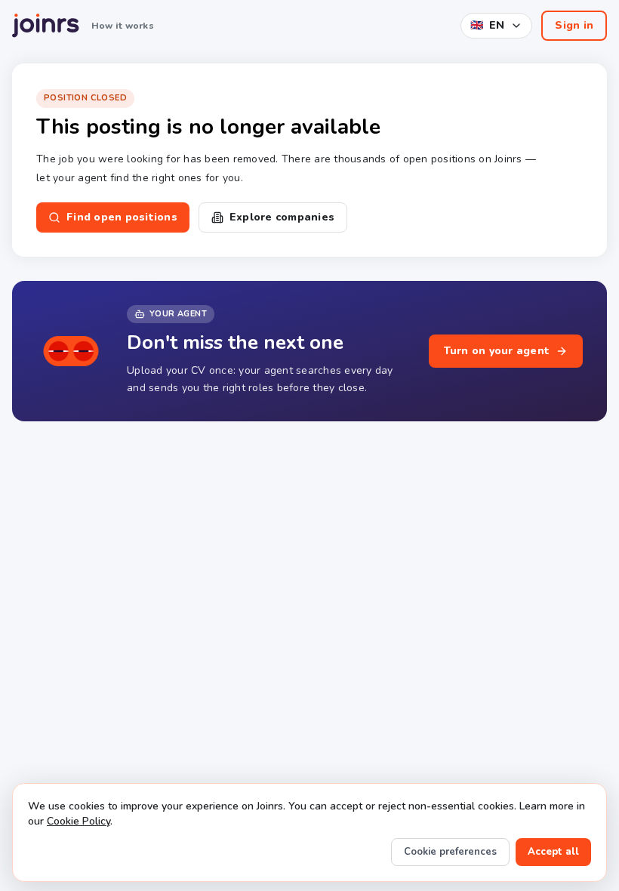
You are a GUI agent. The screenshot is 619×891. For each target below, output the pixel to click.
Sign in (574, 25)
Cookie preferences (450, 852)
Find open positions (121, 217)
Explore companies (281, 217)
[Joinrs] (45, 26)
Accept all (553, 852)
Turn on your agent (497, 351)
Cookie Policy (78, 821)
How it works (122, 26)
